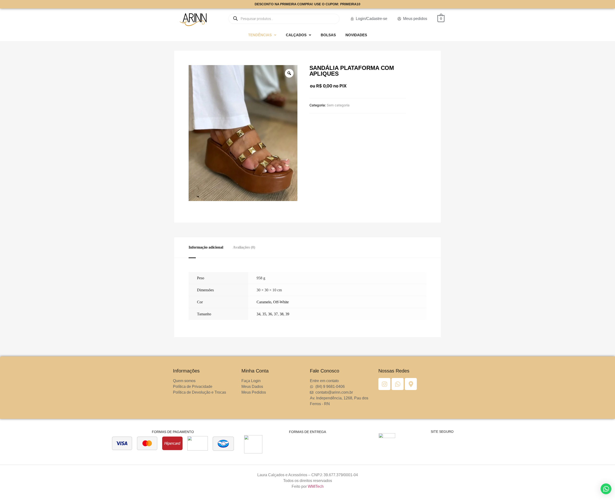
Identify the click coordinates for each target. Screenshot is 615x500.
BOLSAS (328, 35)
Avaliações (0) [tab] (244, 247)
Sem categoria (338, 105)
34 (258, 314)
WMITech (316, 486)
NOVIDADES (356, 35)
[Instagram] (384, 384)
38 (281, 314)
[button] (262, 35)
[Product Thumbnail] (198, 70)
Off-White (281, 302)
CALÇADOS (296, 35)
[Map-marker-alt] (411, 384)
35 (264, 314)
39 (287, 314)
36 (270, 314)
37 (276, 314)
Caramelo (264, 302)
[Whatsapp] (398, 384)
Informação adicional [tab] (206, 247)
